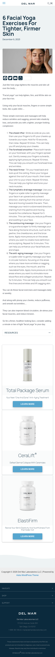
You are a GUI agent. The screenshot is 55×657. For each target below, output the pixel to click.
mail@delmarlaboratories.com (35, 630)
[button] (27, 404)
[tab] (27, 333)
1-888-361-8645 (15, 630)
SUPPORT (6, 603)
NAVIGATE (6, 588)
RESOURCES (11, 333)
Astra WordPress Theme (27, 575)
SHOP (4, 595)
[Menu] (6, 3)
